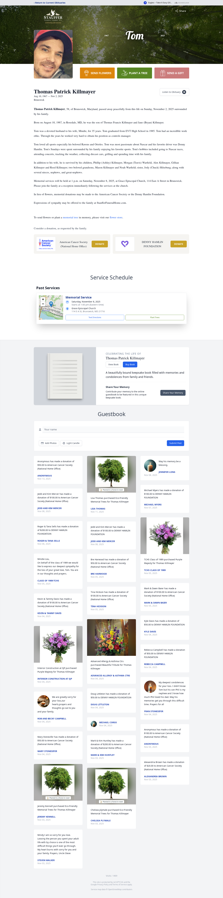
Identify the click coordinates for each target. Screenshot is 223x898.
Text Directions (95, 317)
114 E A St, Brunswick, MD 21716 (88, 311)
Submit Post (175, 443)
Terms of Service (120, 884)
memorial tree (70, 217)
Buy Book (130, 364)
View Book (113, 364)
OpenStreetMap (115, 889)
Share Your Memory (173, 392)
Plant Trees (155, 317)
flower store (116, 217)
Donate (99, 243)
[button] (51, 304)
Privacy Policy (103, 884)
